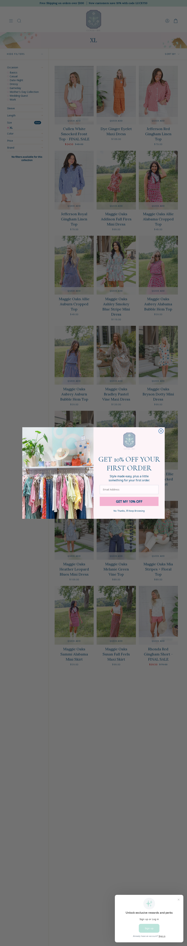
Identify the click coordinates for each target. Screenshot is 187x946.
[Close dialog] (161, 431)
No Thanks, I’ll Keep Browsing (129, 510)
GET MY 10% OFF (129, 501)
